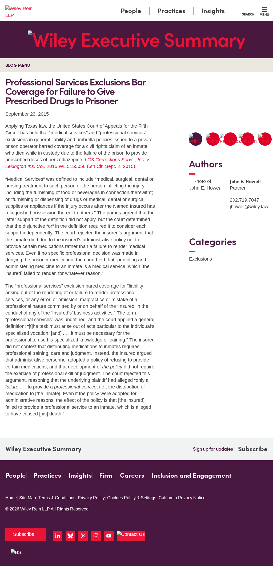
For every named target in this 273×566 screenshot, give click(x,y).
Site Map (27, 498)
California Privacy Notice (182, 498)
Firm (106, 475)
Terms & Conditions (56, 498)
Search (248, 14)
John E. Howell (245, 181)
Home (11, 498)
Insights (213, 11)
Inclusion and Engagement (191, 475)
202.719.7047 (244, 200)
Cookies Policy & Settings (131, 498)
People (131, 11)
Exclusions (200, 259)
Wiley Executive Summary (43, 449)
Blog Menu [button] (17, 65)
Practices (171, 11)
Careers (132, 475)
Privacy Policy (91, 498)
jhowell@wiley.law (249, 206)
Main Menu (121, 6)
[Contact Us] (131, 536)
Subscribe (253, 449)
